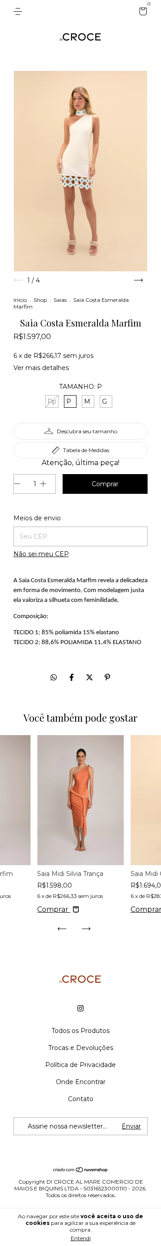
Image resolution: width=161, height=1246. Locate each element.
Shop (40, 299)
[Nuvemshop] (81, 1170)
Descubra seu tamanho (87, 431)
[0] (142, 12)
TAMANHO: (80, 387)
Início (20, 299)
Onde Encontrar (81, 1082)
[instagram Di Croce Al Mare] (80, 1008)
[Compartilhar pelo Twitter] (90, 677)
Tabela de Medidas (86, 450)
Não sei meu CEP (41, 554)
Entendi (81, 1238)
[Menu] (19, 11)
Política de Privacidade (80, 1065)
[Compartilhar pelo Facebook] (72, 677)
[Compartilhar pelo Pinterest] (107, 677)
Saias (60, 299)
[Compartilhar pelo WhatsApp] (53, 677)
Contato (80, 1099)
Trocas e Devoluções (80, 1048)
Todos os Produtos (80, 1031)
